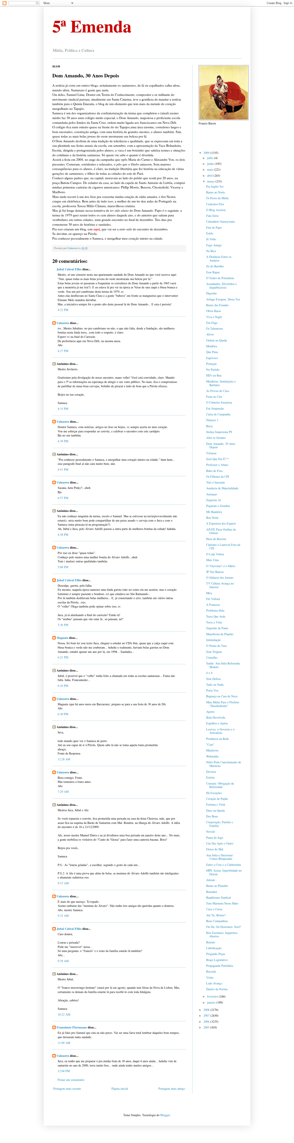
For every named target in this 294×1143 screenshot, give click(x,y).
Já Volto (211, 239)
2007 (206, 1015)
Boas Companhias (217, 921)
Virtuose (211, 453)
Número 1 (212, 420)
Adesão (210, 880)
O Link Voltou (215, 554)
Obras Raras (213, 311)
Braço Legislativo (217, 960)
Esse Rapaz (213, 272)
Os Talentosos (214, 328)
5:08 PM (63, 567)
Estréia (210, 777)
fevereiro (213, 996)
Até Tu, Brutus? (216, 915)
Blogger (165, 1115)
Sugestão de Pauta (217, 628)
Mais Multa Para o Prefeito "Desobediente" (222, 704)
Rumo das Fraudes (217, 305)
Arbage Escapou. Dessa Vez (223, 299)
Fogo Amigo (214, 245)
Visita (209, 977)
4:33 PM (63, 409)
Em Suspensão (215, 408)
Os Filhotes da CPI (217, 476)
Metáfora (211, 346)
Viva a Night (214, 317)
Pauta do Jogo (214, 837)
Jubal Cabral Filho (69, 269)
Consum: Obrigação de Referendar (220, 785)
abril (210, 175)
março (211, 181)
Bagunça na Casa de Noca (221, 696)
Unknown (63, 323)
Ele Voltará (213, 599)
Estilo (209, 233)
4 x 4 (209, 673)
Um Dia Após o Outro (219, 843)
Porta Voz (212, 690)
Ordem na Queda (216, 340)
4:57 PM (63, 498)
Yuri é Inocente (215, 482)
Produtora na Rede (217, 739)
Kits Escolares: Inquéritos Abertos (221, 934)
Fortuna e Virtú (215, 804)
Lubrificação (213, 948)
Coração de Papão (217, 799)
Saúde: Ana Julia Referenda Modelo (223, 665)
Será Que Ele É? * (217, 459)
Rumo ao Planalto (217, 886)
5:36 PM (63, 625)
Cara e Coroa (214, 909)
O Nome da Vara (216, 646)
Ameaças (211, 494)
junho (211, 164)
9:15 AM (63, 883)
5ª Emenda (92, 25)
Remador (211, 892)
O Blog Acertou (216, 210)
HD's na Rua (213, 375)
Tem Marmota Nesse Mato (222, 903)
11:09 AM (64, 1043)
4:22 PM (63, 310)
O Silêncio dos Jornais (219, 577)
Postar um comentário (71, 1080)
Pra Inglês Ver (215, 186)
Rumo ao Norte (215, 192)
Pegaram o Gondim (218, 506)
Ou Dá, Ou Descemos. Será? (223, 927)
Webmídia (212, 756)
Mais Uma (212, 560)
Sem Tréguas (214, 652)
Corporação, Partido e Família (219, 824)
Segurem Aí (213, 500)
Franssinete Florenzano (72, 1027)
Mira (209, 593)
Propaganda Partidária (219, 966)
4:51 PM (63, 469)
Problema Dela (215, 610)
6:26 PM (63, 686)
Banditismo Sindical (218, 897)
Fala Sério (212, 216)
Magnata (62, 637)
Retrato (210, 942)
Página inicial (119, 1088)
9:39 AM (63, 961)
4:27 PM (63, 351)
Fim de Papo (214, 227)
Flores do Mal (214, 849)
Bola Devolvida (215, 717)
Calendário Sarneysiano (220, 221)
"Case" (210, 744)
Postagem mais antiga (171, 1088)
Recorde (211, 971)
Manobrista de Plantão (219, 634)
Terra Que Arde (215, 616)
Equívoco (212, 358)
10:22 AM (64, 1014)
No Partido (213, 369)
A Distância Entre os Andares (218, 258)
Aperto (210, 712)
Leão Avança (214, 983)
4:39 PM (63, 441)
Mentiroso (212, 750)
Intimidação (213, 640)
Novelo (210, 831)
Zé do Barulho (215, 266)
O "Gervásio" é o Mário (220, 566)
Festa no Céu (214, 397)
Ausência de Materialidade (222, 488)
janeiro (211, 1002)
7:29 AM (63, 792)
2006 (206, 1021)
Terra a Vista (214, 622)
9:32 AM (63, 915)
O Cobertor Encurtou (219, 402)
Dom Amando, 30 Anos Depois (220, 445)
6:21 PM (63, 657)
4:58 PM (63, 534)
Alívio (210, 334)
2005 (206, 1027)
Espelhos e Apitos (217, 723)
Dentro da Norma (216, 989)
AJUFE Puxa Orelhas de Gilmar (221, 531)
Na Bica (211, 251)
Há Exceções (214, 793)
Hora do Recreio (216, 539)
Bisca (209, 426)
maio (210, 169)
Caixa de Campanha (218, 414)
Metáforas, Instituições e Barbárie (221, 383)
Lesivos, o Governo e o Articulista (220, 731)
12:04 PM (64, 1071)
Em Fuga (211, 323)
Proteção (211, 364)
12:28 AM (64, 759)
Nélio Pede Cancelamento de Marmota (223, 764)
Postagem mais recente (67, 1088)
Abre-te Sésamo (216, 438)
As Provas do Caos (217, 391)
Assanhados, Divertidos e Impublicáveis (221, 285)
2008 (206, 1010)
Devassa (211, 772)
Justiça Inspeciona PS (219, 432)
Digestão (211, 293)
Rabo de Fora (214, 471)
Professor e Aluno (217, 465)
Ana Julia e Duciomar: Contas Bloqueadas (220, 857)
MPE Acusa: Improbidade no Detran (224, 872)
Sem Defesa (213, 679)
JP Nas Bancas (215, 572)
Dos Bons (212, 816)
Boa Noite (212, 518)
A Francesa (213, 605)
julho (210, 158)
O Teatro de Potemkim (220, 278)
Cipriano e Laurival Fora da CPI (223, 546)
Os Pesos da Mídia (217, 198)
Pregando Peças (215, 954)
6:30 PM (63, 714)
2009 (206, 153)
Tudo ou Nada (214, 684)
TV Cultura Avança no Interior (220, 585)
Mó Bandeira (214, 512)
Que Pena (212, 352)
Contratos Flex (215, 204)
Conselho (211, 657)
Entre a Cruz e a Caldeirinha (223, 865)
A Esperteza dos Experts (221, 523)
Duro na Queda (215, 810)
